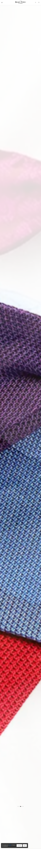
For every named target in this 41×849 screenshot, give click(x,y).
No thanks (30, 438)
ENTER (29, 430)
